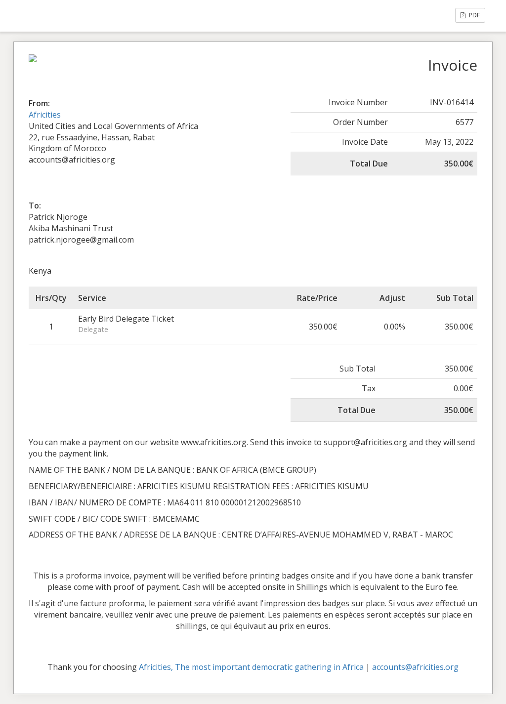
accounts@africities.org (415, 667)
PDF (473, 15)
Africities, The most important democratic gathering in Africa (251, 667)
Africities (45, 114)
